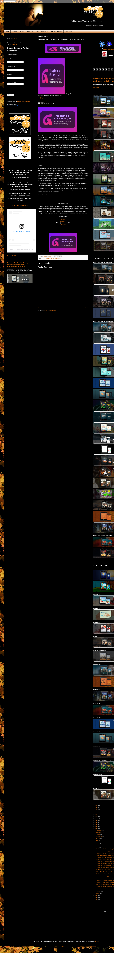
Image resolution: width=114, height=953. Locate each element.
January (98, 893)
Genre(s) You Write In (12, 82)
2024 (96, 810)
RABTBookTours (13, 249)
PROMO (52, 258)
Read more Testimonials (20, 205)
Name (9, 58)
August (98, 838)
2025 (96, 808)
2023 (96, 812)
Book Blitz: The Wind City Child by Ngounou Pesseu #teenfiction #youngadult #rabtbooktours (17, 264)
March (97, 889)
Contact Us (44, 31)
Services (22, 31)
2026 (96, 805)
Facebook (40, 98)
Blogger (97, 941)
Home (7, 31)
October (98, 834)
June (97, 843)
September (99, 836)
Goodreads (63, 224)
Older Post (85, 308)
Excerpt (43, 258)
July (97, 841)
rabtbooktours (24, 249)
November (99, 832)
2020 (96, 818)
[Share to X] (58, 256)
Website (40, 97)
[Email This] (54, 256)
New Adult (48, 258)
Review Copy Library (33, 31)
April (97, 847)
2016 (96, 826)
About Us (14, 31)
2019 (96, 820)
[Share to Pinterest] (61, 256)
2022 (96, 814)
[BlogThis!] (56, 256)
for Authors (14, 44)
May (97, 845)
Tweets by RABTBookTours (13, 255)
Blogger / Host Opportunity (23, 101)
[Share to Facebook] (59, 256)
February (98, 891)
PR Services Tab (107, 86)
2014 (96, 895)
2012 (96, 900)
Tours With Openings (56, 31)
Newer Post (41, 308)
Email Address (11, 66)
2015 (96, 828)
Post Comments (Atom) (50, 310)
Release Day (58, 258)
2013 (96, 897)
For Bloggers (68, 31)
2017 (96, 824)
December (99, 830)
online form (15, 38)
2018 (96, 822)
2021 (96, 816)
